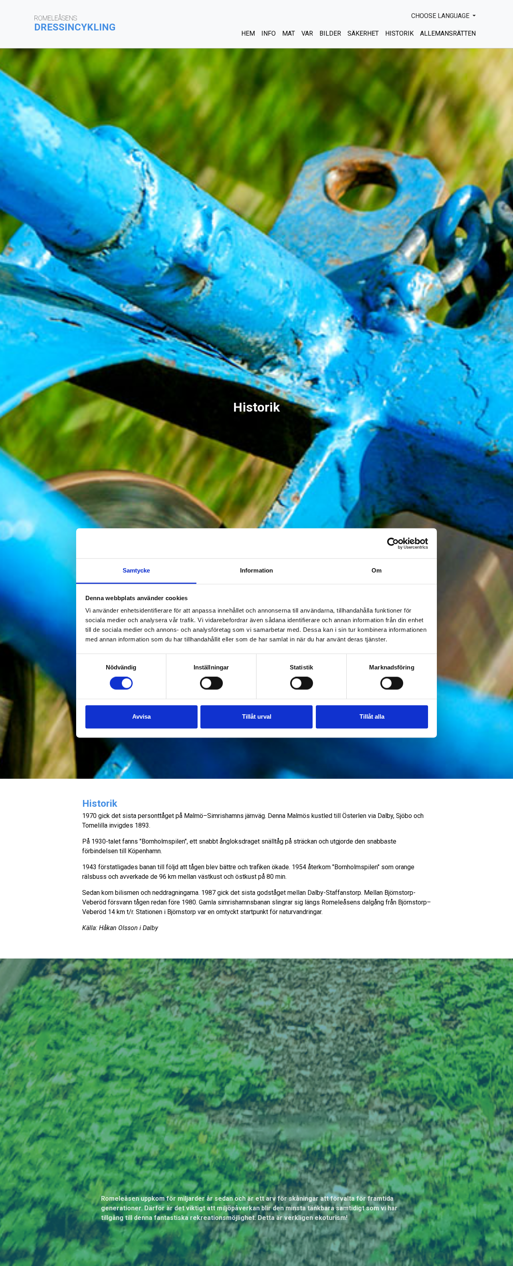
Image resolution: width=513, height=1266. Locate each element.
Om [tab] (377, 570)
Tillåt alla (372, 716)
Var (307, 33)
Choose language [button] (441, 16)
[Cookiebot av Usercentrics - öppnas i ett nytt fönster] (393, 543)
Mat (288, 33)
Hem (248, 33)
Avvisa (141, 716)
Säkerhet (363, 33)
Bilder (330, 33)
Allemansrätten (448, 33)
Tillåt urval (256, 716)
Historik (399, 33)
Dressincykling (74, 27)
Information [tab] (256, 570)
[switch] (211, 683)
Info (268, 33)
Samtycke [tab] (136, 570)
